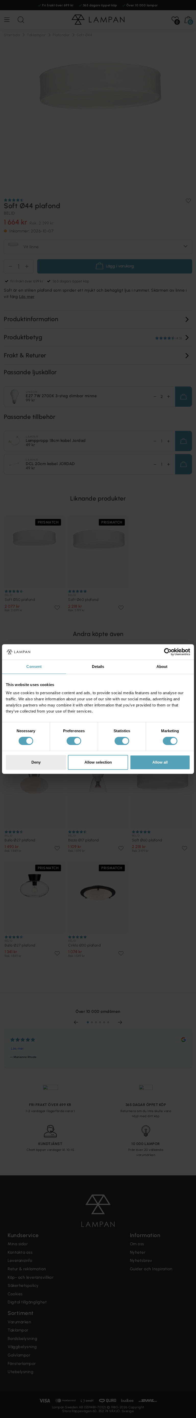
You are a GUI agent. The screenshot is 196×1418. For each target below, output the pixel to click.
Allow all (160, 762)
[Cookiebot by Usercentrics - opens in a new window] (167, 652)
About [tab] (162, 666)
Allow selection (98, 762)
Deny (36, 762)
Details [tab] (98, 666)
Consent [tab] (34, 666)
